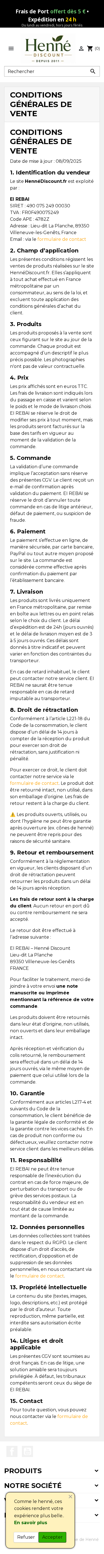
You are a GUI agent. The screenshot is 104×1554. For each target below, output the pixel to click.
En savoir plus (30, 1522)
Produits (23, 1471)
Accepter (52, 1537)
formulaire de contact (61, 239)
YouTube (27, 1451)
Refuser (26, 1537)
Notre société (33, 1486)
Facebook (11, 1451)
